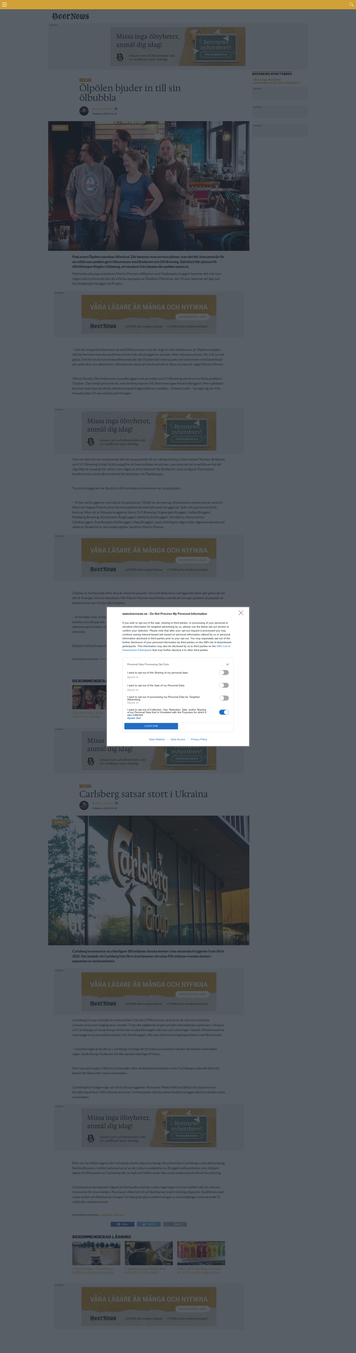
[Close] (242, 614)
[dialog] (178, 676)
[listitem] (178, 664)
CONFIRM (151, 726)
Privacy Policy (199, 739)
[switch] (224, 672)
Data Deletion (157, 739)
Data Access (178, 739)
